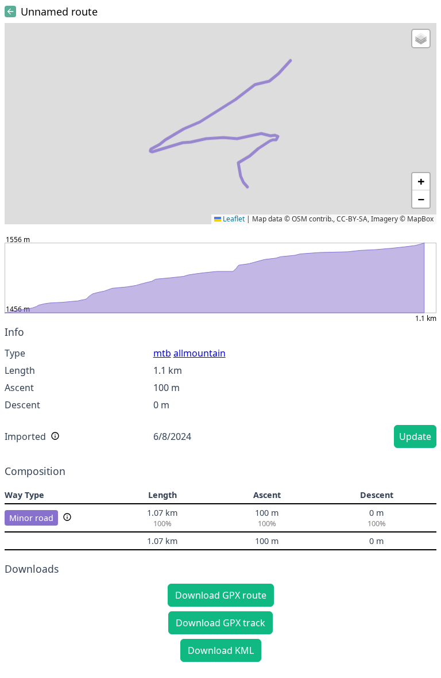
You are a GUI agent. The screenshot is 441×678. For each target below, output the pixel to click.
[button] (421, 38)
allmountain (199, 353)
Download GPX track (220, 622)
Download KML (221, 650)
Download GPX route (220, 595)
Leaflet (233, 219)
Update (415, 436)
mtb (162, 353)
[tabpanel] (220, 389)
